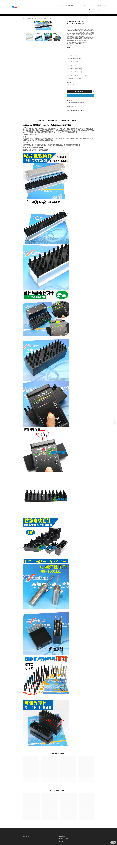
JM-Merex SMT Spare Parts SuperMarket (79, 42)
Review (74, 120)
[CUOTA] (93, 91)
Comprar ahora (80, 95)
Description (41, 120)
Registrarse (104, 9)
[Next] (63, 37)
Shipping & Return (53, 120)
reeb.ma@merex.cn (87, 5)
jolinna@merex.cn (79, 5)
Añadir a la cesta (79, 91)
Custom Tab (65, 120)
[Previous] (23, 37)
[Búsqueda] (101, 6)
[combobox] (100, 6)
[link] (31, 779)
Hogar (24, 18)
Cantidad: (69, 82)
